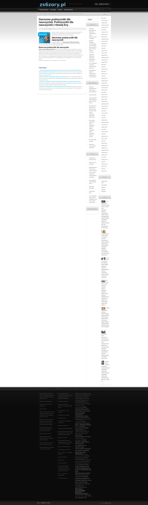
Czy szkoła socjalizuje (62, 478)
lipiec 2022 (103, 71)
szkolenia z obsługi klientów (82, 479)
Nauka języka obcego (62, 437)
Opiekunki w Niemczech (63, 425)
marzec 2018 (104, 138)
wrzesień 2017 (104, 152)
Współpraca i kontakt (103, 4)
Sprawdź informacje (68, 9)
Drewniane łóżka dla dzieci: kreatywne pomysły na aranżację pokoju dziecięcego (46, 438)
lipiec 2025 (103, 29)
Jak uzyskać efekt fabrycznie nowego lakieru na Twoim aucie (105, 205)
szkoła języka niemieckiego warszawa (83, 482)
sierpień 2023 (104, 62)
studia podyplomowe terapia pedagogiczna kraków (82, 468)
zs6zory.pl (45, 28)
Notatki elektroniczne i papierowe (105, 310)
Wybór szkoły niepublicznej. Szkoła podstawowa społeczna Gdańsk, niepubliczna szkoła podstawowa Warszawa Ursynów (92, 128)
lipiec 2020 (103, 92)
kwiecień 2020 (104, 97)
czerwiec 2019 (104, 113)
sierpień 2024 (104, 43)
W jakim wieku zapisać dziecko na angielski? (105, 284)
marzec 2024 (104, 50)
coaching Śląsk (79, 402)
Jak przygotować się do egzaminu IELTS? (92, 182)
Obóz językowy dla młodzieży (82, 452)
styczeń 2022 (104, 73)
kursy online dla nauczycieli (81, 433)
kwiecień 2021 (104, 78)
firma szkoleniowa (81, 408)
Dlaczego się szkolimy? (63, 401)
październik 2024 (105, 39)
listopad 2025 (104, 22)
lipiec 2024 (103, 46)
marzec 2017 (104, 166)
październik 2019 (105, 103)
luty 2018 (103, 141)
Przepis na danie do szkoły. (45, 433)
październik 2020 (105, 85)
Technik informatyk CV (62, 457)
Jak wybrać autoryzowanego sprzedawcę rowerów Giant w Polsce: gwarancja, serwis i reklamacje (93, 33)
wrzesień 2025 (104, 27)
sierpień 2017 (104, 154)
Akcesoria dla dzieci (43, 9)
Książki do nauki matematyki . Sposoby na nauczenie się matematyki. (55, 86)
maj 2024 (103, 48)
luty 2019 (103, 117)
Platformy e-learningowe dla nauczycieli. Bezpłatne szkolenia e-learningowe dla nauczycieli (60, 81)
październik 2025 (105, 25)
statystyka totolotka (83, 464)
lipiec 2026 (103, 18)
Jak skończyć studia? (62, 463)
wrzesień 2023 (104, 59)
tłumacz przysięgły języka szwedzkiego (81, 491)
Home (96, 4)
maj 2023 (103, 66)
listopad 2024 (104, 36)
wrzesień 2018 (104, 124)
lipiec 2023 (103, 64)
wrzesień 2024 (104, 41)
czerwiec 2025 (104, 32)
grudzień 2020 (104, 80)
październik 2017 (105, 150)
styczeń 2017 (104, 171)
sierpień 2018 (104, 127)
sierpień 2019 (104, 108)
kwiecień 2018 (104, 136)
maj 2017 (103, 161)
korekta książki (79, 417)
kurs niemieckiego (83, 425)
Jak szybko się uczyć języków (64, 449)
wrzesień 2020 (104, 87)
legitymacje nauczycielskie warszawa (83, 435)
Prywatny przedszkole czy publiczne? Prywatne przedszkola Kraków (65, 406)
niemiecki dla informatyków (79, 447)
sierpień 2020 (104, 90)
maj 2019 (103, 115)
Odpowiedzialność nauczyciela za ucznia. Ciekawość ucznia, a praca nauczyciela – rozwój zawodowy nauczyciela (93, 172)
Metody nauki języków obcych (64, 446)
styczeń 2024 (104, 53)
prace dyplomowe (80, 459)
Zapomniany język (62, 418)
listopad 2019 (104, 101)
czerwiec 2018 (104, 131)
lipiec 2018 (103, 129)
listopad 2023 (104, 55)
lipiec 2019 (103, 110)
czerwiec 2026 (104, 20)
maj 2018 (103, 134)
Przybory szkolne (92, 94)
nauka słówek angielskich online (82, 441)
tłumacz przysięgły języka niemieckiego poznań (82, 485)
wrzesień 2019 (104, 106)
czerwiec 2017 (104, 159)
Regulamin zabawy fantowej (45, 401)
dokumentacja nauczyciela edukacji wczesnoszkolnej (82, 405)
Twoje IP (83, 483)
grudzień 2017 (104, 145)
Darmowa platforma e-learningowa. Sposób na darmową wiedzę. (54, 76)
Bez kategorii (53, 9)
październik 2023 (105, 57)
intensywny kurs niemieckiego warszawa (82, 412)
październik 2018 (105, 122)
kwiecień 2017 (104, 164)
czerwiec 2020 (104, 94)
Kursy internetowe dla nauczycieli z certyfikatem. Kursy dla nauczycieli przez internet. (93, 199)
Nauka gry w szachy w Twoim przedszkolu (92, 146)
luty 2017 (103, 168)
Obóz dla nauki (61, 460)
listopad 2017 (104, 147)
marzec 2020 (104, 99)
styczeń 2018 (104, 143)
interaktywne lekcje (81, 416)
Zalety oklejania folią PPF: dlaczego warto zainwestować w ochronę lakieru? (92, 73)
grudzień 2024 (104, 34)
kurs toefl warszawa (81, 429)
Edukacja (60, 9)
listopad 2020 (104, 83)
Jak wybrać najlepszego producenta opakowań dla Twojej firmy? (92, 57)
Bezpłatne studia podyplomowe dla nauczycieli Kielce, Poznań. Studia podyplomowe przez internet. (65, 433)
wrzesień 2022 (104, 69)
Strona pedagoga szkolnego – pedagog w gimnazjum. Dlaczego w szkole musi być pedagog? (65, 442)
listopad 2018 (104, 120)
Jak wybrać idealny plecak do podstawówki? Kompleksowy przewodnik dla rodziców (46, 429)
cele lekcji (87, 400)
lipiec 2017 (103, 157)
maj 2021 (103, 76)
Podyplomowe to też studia (63, 415)
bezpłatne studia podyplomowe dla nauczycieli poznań (83, 397)
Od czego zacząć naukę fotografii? (65, 428)
